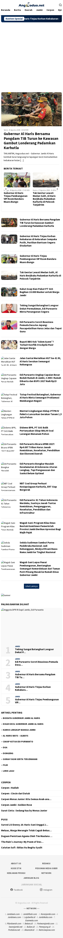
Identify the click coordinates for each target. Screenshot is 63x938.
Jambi (17, 646)
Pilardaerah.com (14, 923)
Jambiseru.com (14, 917)
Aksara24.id (29, 930)
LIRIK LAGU (8, 770)
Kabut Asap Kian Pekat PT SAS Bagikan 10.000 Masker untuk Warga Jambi (39, 292)
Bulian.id (31, 926)
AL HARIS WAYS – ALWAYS (15, 735)
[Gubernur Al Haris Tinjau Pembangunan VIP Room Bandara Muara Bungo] (17, 179)
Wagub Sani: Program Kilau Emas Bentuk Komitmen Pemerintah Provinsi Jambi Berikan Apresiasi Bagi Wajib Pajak (40, 527)
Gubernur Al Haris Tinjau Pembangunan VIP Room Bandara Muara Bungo (15, 197)
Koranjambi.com (48, 914)
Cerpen (6, 782)
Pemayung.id (44, 926)
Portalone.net (14, 930)
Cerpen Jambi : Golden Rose (16, 804)
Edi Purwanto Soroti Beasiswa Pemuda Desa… (36, 663)
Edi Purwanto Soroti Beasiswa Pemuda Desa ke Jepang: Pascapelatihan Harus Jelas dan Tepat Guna (41, 326)
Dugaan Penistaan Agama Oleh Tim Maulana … (26, 836)
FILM (5, 765)
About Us (16, 863)
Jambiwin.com (13, 914)
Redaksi (46, 863)
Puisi (4, 819)
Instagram (47, 889)
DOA (5, 747)
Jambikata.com (45, 917)
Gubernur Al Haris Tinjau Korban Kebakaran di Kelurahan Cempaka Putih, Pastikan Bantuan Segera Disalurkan (38, 241)
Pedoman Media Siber (46, 868)
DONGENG (8, 753)
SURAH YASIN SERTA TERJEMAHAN (20, 759)
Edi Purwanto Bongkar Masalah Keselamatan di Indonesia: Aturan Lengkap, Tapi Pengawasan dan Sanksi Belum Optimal (38, 468)
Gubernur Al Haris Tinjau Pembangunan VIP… (37, 701)
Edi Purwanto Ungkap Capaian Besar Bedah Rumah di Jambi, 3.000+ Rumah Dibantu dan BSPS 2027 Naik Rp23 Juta (40, 379)
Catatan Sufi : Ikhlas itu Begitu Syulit (21, 847)
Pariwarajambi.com (45, 923)
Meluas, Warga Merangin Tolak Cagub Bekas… (26, 830)
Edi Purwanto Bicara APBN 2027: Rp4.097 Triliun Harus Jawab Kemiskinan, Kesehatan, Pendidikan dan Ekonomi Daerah (40, 448)
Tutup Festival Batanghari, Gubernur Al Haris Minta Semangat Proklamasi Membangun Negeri (40, 397)
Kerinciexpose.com (47, 930)
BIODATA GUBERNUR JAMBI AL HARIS (21, 718)
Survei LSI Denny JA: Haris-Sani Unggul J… (24, 824)
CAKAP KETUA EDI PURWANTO (18, 741)
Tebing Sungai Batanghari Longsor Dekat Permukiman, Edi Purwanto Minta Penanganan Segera (39, 308)
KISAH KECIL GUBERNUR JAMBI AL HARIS (23, 723)
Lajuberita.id (29, 917)
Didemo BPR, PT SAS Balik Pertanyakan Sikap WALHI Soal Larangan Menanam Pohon (36, 430)
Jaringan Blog (31, 878)
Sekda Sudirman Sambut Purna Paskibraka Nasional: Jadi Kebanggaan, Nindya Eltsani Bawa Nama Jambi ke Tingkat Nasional (38, 547)
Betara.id (29, 923)
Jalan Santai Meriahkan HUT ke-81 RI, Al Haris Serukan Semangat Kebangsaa (40, 361)
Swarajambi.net (15, 926)
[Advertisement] (31, 55)
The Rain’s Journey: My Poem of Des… (22, 841)
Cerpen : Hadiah (10, 787)
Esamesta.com (31, 920)
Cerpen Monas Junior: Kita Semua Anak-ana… (26, 799)
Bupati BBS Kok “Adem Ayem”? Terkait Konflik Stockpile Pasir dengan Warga (37, 345)
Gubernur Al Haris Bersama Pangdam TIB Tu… (35, 676)
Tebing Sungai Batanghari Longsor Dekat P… (34, 651)
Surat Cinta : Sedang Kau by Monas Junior (24, 810)
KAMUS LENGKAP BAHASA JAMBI (19, 729)
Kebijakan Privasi (16, 873)
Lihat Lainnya (32, 586)
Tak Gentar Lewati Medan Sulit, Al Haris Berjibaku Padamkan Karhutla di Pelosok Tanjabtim (44, 199)
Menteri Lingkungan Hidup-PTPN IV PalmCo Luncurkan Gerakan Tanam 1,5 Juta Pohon (41, 414)
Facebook (18, 889)
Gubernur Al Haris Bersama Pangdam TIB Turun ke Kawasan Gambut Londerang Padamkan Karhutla (31, 140)
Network (46, 873)
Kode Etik (16, 868)
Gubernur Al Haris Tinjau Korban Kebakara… (33, 688)
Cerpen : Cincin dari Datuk (15, 793)
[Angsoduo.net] (31, 4)
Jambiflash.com (30, 914)
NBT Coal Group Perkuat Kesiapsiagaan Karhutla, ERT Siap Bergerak (38, 486)
